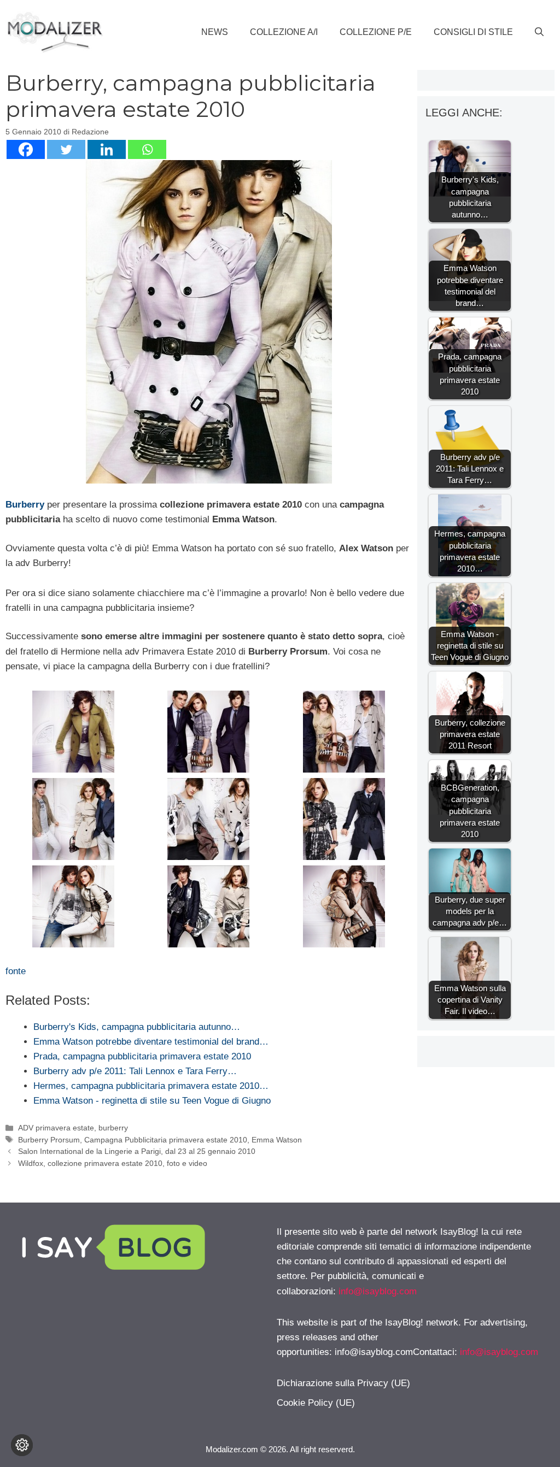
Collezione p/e (376, 32)
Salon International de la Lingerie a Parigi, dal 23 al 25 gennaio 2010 (136, 1151)
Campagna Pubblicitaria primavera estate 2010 (165, 1139)
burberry (113, 1127)
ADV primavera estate (56, 1127)
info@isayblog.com (378, 1291)
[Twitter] (66, 149)
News (214, 32)
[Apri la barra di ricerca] (539, 32)
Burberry (24, 504)
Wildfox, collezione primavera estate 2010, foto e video (112, 1163)
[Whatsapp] (147, 149)
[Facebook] (26, 149)
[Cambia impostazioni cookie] (22, 1445)
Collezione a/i (284, 32)
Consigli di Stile (473, 32)
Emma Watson (277, 1139)
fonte (15, 971)
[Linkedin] (107, 149)
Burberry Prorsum (49, 1139)
